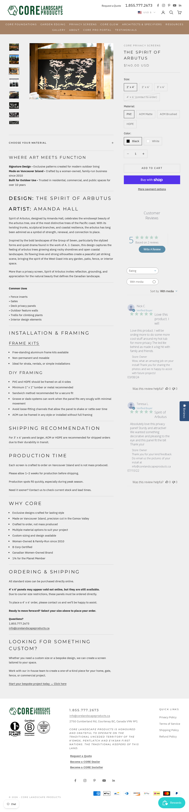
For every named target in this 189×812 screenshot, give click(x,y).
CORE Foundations (21, 24)
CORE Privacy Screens (142, 45)
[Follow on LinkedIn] (180, 5)
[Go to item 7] (14, 115)
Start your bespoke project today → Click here (37, 683)
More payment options (152, 189)
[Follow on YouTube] (174, 5)
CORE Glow (109, 24)
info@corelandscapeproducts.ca (29, 628)
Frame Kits (24, 343)
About (74, 30)
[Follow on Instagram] (163, 5)
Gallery (59, 30)
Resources (174, 24)
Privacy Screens (83, 24)
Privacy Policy (167, 717)
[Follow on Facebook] (158, 5)
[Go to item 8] (14, 122)
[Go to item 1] (14, 47)
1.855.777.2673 (138, 5)
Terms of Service (169, 723)
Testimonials (126, 30)
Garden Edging (53, 24)
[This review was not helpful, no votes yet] (173, 389)
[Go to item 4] (14, 83)
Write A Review (152, 249)
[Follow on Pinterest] (169, 5)
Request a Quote (111, 5)
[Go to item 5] (14, 95)
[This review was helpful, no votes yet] (167, 389)
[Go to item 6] (14, 105)
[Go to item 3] (14, 71)
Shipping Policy (169, 730)
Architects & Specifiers (142, 24)
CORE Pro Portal (97, 30)
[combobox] (143, 271)
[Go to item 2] (14, 59)
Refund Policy (168, 736)
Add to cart (152, 168)
